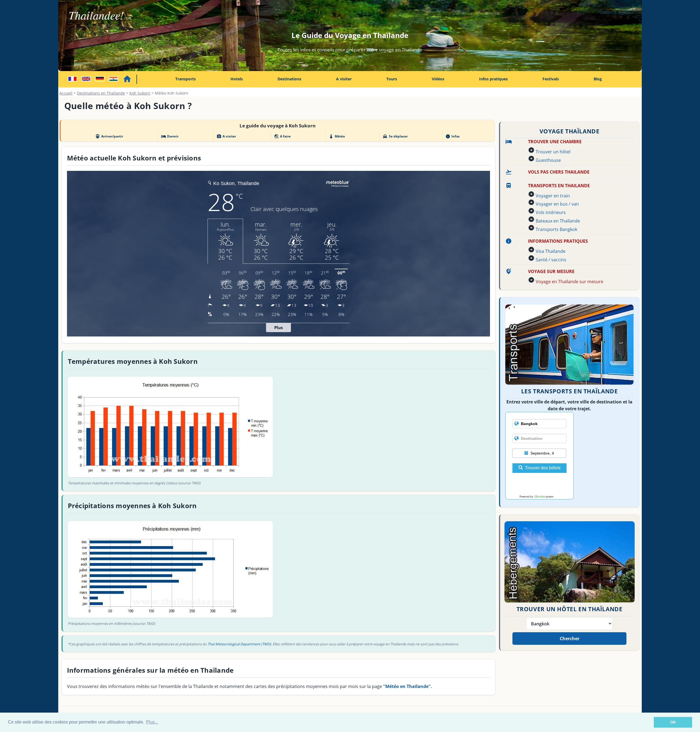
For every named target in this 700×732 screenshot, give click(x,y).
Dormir (170, 136)
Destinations (289, 78)
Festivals (550, 78)
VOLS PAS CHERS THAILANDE (559, 172)
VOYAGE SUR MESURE (551, 271)
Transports (185, 78)
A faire (282, 136)
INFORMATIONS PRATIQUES (558, 241)
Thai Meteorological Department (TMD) (239, 644)
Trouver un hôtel (553, 152)
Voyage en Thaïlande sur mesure (569, 282)
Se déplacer (395, 136)
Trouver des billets (543, 467)
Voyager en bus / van (557, 204)
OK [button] (673, 722)
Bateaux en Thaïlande (558, 221)
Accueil (65, 93)
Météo (337, 136)
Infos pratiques (493, 78)
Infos (452, 136)
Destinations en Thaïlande (101, 93)
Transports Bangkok (556, 229)
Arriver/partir (109, 136)
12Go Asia (539, 496)
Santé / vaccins (551, 260)
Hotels (237, 78)
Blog (598, 78)
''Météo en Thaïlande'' (407, 686)
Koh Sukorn (139, 93)
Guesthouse (548, 160)
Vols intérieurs (551, 212)
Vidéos (438, 78)
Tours (391, 78)
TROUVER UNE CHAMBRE (555, 142)
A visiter (344, 78)
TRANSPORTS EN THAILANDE (559, 186)
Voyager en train (553, 196)
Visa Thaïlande (550, 251)
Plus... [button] (152, 722)
